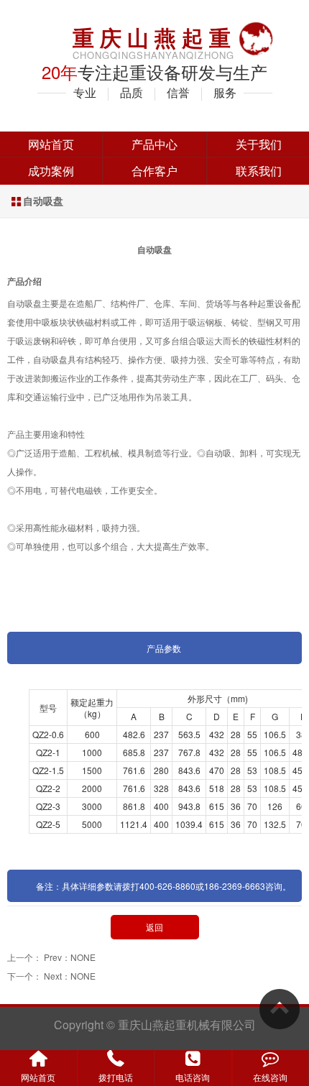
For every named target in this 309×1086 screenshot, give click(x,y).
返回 (154, 927)
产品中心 (154, 144)
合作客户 (154, 170)
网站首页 (51, 144)
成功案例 (51, 170)
